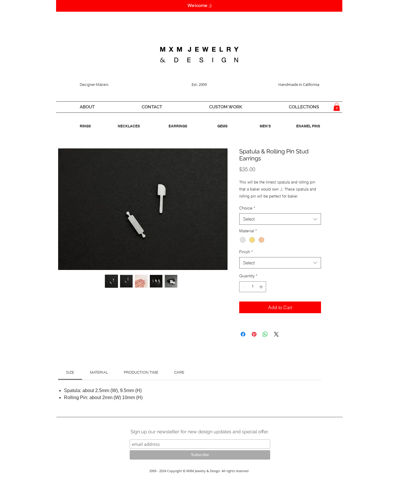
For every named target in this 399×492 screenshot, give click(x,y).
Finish (246, 251)
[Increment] (261, 287)
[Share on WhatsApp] (265, 334)
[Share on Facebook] (243, 334)
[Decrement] (243, 287)
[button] (87, 107)
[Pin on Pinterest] (254, 334)
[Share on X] (276, 334)
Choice (247, 208)
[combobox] (280, 219)
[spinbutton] (252, 287)
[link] (70, 372)
